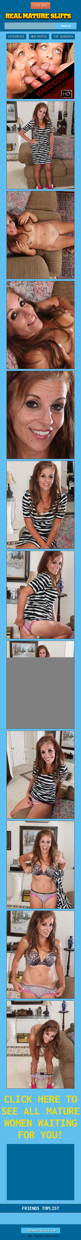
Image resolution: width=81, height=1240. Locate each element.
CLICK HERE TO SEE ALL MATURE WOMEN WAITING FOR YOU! (40, 1117)
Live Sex (40, 5)
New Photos (39, 36)
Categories (16, 36)
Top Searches (63, 36)
